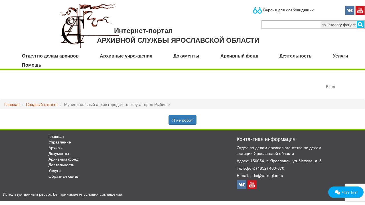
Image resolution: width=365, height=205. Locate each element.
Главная (12, 104)
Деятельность (61, 164)
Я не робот (182, 120)
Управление (59, 142)
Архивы (55, 147)
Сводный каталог (42, 104)
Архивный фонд (63, 159)
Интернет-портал (178, 35)
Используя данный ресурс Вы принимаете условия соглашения (62, 194)
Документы (58, 153)
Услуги (54, 170)
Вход (330, 86)
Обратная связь (63, 176)
